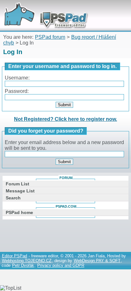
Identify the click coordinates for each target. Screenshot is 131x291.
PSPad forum (50, 37)
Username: (17, 77)
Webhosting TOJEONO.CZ (27, 260)
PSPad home (19, 212)
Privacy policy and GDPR (60, 265)
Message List (20, 190)
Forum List (17, 183)
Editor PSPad (14, 255)
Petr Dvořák (23, 265)
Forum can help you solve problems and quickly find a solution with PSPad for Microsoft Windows (43, 8)
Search (13, 197)
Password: (17, 91)
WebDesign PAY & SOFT (97, 260)
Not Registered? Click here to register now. (65, 119)
